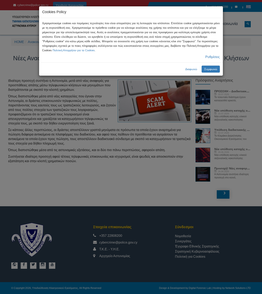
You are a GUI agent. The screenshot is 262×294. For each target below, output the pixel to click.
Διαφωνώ (191, 69)
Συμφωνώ (210, 69)
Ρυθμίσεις (212, 57)
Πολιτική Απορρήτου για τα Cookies (74, 50)
